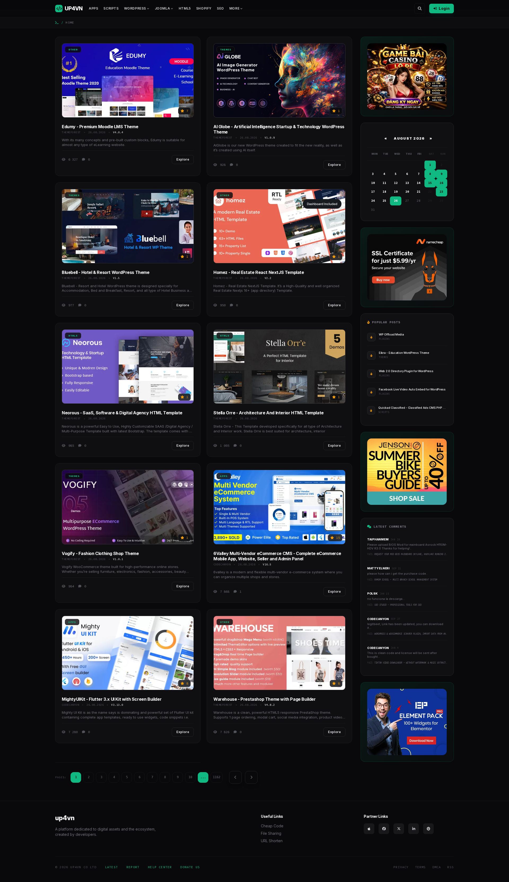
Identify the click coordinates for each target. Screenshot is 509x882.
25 (384, 201)
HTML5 (185, 8)
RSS (450, 867)
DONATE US (190, 867)
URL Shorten (272, 840)
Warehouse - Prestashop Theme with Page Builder (264, 699)
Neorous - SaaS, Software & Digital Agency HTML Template (122, 412)
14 (418, 183)
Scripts (111, 8)
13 (407, 183)
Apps (93, 8)
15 (430, 183)
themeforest (71, 132)
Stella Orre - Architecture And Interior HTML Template (268, 412)
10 (190, 777)
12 (396, 183)
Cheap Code (272, 826)
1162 (216, 777)
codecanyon (222, 564)
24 (373, 201)
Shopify (204, 8)
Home (69, 22)
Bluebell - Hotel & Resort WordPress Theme (106, 272)
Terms (420, 867)
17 (373, 191)
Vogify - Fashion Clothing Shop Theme (100, 553)
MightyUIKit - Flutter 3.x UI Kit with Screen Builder (111, 699)
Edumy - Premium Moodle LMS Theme (100, 126)
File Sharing (271, 833)
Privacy (401, 867)
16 (441, 183)
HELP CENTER (160, 867)
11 (384, 183)
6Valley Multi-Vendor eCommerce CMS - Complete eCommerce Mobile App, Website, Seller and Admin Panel (277, 556)
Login (444, 8)
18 (384, 191)
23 (441, 191)
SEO (220, 8)
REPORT (132, 867)
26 (396, 201)
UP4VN (73, 8)
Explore (182, 159)
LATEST (111, 867)
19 (396, 191)
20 (407, 191)
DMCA (436, 867)
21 (418, 191)
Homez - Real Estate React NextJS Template (258, 272)
